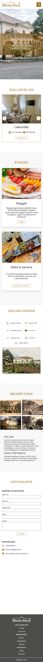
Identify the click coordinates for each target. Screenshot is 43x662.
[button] (4, 118)
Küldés (21, 534)
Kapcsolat (21, 654)
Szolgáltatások (21, 641)
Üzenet (4, 521)
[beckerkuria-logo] (11, 4)
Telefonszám (6, 508)
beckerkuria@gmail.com (14, 549)
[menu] (38, 4)
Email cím (5, 501)
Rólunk (21, 651)
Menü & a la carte (21, 286)
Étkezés (21, 638)
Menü (21, 222)
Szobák (21, 628)
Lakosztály (21, 138)
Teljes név (5, 494)
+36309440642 (10, 545)
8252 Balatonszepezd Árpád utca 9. (17, 553)
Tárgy (4, 514)
